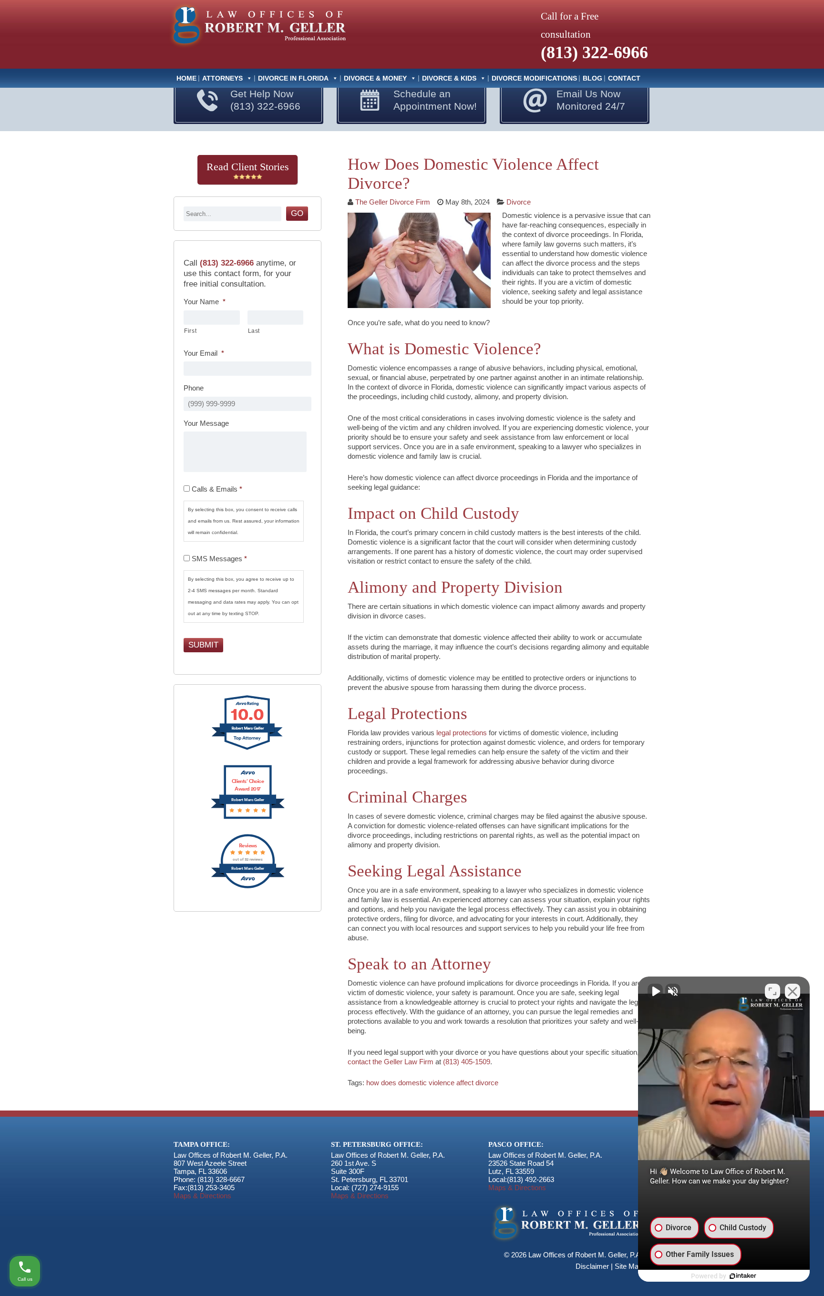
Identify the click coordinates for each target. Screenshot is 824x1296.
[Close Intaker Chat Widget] (792, 991)
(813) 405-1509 (466, 1062)
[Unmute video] (655, 991)
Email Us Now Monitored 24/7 (590, 100)
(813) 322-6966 (594, 52)
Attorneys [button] (222, 78)
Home (186, 78)
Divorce (518, 202)
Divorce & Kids (449, 78)
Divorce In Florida (293, 78)
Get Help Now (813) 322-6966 (265, 100)
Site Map (628, 1266)
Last (254, 331)
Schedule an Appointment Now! (435, 100)
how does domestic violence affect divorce (432, 1083)
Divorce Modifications (534, 78)
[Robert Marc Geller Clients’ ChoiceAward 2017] (248, 818)
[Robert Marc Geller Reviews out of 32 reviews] (248, 887)
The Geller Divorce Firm (392, 202)
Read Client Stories (247, 167)
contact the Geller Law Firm (390, 1062)
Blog (592, 78)
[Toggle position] (772, 991)
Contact (624, 78)
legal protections (461, 733)
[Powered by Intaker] (743, 1276)
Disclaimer (592, 1266)
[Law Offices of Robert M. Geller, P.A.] (256, 48)
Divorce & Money (375, 78)
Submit (203, 644)
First (190, 331)
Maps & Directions (202, 1196)
